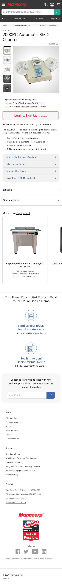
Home (5, 25)
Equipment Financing (14, 462)
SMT (4, 18)
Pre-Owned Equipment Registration (20, 470)
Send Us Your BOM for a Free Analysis (21, 458)
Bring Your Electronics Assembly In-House (23, 466)
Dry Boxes (38, 18)
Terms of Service (12, 438)
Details (7, 189)
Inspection (55, 18)
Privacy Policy (33, 558)
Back (6, 30)
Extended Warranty (14, 422)
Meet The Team (12, 430)
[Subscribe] (50, 395)
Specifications (11, 200)
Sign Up (31, 115)
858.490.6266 (35, 494)
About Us (9, 426)
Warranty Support (13, 418)
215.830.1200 (34, 490)
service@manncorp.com (16, 502)
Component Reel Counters (20, 25)
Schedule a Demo (13, 454)
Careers (9, 434)
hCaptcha (22, 558)
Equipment (23, 213)
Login (18, 115)
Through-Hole (20, 18)
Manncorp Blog (12, 474)
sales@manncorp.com (15, 498)
